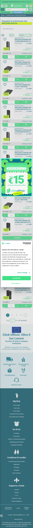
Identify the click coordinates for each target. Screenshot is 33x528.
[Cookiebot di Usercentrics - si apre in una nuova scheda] (23, 243)
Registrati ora (17, 193)
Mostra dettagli (22, 272)
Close (30, 160)
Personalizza (15, 283)
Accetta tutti (16, 278)
